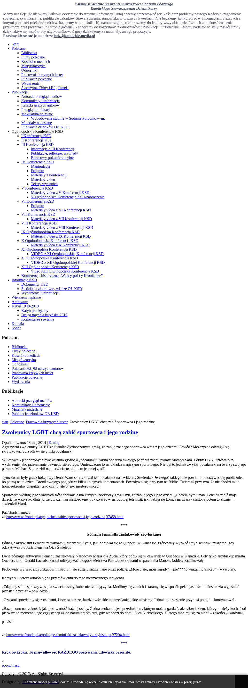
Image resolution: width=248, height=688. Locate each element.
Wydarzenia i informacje (40, 293)
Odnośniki (29, 70)
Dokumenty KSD (34, 284)
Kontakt (18, 324)
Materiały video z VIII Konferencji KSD (62, 227)
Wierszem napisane (26, 297)
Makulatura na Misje (37, 114)
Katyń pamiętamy (34, 310)
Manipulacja (40, 166)
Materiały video (43, 179)
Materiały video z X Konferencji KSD (60, 245)
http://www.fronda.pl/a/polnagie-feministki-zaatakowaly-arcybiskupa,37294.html (68, 635)
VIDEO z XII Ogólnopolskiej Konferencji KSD (68, 262)
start (5, 422)
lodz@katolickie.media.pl (74, 36)
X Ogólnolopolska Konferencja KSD (49, 241)
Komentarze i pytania (37, 319)
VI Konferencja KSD (37, 201)
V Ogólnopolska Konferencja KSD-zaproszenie (67, 197)
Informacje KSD (24, 280)
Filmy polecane (33, 57)
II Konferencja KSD (37, 140)
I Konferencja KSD (36, 136)
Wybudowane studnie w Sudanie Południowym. (68, 118)
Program (37, 171)
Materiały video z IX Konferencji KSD (61, 236)
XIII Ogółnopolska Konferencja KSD (50, 267)
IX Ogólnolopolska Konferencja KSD (50, 232)
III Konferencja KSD (37, 144)
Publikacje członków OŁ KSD (45, 127)
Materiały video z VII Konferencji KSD (61, 219)
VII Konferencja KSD (38, 214)
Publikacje (20, 92)
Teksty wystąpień (44, 184)
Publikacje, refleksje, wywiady (54, 153)
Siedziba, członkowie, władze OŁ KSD (51, 289)
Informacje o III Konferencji (52, 149)
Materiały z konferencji (48, 175)
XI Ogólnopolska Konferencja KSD (49, 249)
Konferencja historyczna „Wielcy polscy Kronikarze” (62, 276)
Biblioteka (29, 53)
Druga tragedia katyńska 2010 (44, 315)
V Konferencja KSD (37, 188)
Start (15, 44)
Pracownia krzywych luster (42, 75)
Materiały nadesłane (36, 123)
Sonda (16, 328)
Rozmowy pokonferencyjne (52, 158)
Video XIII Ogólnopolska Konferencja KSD (65, 271)
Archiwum (20, 302)
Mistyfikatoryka (33, 66)
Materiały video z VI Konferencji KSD (61, 210)
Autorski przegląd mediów (41, 96)
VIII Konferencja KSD (39, 223)
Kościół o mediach (35, 61)
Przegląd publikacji (36, 110)
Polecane (18, 48)
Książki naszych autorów (40, 105)
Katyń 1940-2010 (25, 306)
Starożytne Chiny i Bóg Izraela (45, 88)
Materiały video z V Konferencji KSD (60, 193)
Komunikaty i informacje (40, 101)
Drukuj (54, 442)
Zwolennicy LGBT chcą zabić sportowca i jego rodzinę (70, 432)
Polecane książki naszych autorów (38, 368)
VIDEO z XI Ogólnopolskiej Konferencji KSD (67, 254)
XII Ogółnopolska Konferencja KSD (49, 258)
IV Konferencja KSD (37, 162)
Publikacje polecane (36, 79)
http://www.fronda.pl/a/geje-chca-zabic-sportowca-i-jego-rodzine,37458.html (65, 517)
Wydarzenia (30, 83)
